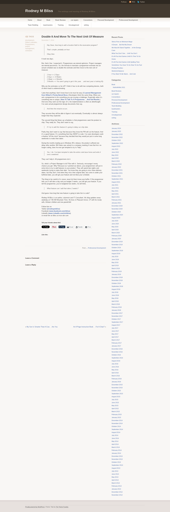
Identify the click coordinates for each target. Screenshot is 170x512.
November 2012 (117, 495)
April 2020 (115, 230)
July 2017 (115, 328)
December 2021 (117, 170)
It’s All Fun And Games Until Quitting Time (126, 62)
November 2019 (117, 245)
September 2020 (117, 215)
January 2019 (116, 274)
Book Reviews (60, 20)
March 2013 (116, 483)
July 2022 (115, 149)
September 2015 (117, 394)
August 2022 (116, 146)
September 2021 (117, 179)
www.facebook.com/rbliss (60, 211)
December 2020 (117, 206)
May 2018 (115, 298)
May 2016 (115, 370)
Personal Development (106, 20)
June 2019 (115, 259)
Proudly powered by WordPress (35, 507)
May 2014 (115, 441)
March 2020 (116, 233)
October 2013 (116, 462)
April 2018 (115, 301)
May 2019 (115, 262)
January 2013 (116, 489)
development (29, 40)
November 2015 (117, 388)
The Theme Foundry (62, 507)
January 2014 (116, 453)
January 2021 (116, 203)
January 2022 (116, 167)
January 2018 (116, 310)
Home (30, 20)
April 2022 (115, 158)
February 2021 (117, 200)
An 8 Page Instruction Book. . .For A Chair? (89, 327)
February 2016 (117, 379)
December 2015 (117, 385)
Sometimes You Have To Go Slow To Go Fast (127, 65)
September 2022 (117, 143)
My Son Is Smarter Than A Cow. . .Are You (42, 327)
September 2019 (117, 250)
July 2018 (115, 292)
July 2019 (115, 256)
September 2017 (117, 322)
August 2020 (116, 218)
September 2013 (117, 465)
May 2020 (115, 227)
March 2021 (116, 197)
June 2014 (115, 438)
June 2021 (115, 188)
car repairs (74, 20)
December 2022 (117, 134)
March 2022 (116, 161)
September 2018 (117, 286)
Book (48, 20)
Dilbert (27, 42)
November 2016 (117, 352)
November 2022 (117, 137)
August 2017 (116, 325)
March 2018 (116, 304)
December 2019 (117, 242)
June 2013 (115, 474)
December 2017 (117, 313)
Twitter (142, 2)
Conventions (88, 20)
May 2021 (115, 191)
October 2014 (116, 426)
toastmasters (48, 25)
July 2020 (115, 221)
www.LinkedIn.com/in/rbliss (59, 213)
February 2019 (117, 271)
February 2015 (117, 414)
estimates (33, 42)
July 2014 (115, 435)
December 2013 (117, 456)
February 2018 (117, 307)
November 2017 (117, 316)
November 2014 (117, 423)
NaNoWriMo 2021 (119, 87)
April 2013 (115, 480)
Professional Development (128, 20)
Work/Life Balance (118, 71)
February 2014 (117, 450)
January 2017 (116, 346)
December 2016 (117, 349)
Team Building (33, 25)
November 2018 (117, 280)
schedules (28, 51)
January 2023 (116, 131)
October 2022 (116, 140)
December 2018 (117, 277)
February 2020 (117, 236)
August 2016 (116, 361)
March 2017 (116, 340)
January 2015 (116, 417)
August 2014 (116, 432)
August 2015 (116, 397)
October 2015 (116, 391)
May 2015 (115, 405)
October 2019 (116, 247)
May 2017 (115, 334)
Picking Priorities (117, 68)
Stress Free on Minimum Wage (122, 42)
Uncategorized (74, 25)
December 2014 (117, 420)
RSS (133, 2)
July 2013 (115, 471)
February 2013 (117, 486)
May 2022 (115, 155)
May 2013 (115, 477)
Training (60, 25)
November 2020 (117, 209)
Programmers (29, 44)
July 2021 (115, 185)
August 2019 (116, 253)
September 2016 (117, 358)
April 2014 (115, 444)
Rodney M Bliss (39, 11)
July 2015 (115, 399)
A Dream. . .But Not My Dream (122, 45)
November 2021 (117, 173)
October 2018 (116, 283)
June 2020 (115, 224)
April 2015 (115, 408)
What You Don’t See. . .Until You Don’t (124, 53)
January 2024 (116, 128)
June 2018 (115, 295)
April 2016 (115, 373)
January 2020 (116, 239)
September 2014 (117, 429)
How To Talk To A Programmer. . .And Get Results (80, 99)
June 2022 (115, 152)
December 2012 (117, 492)
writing (86, 25)
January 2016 (116, 382)
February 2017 (117, 343)
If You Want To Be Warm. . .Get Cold (124, 74)
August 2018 (116, 289)
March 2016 (116, 376)
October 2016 (116, 355)
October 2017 (116, 319)
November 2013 (117, 459)
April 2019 (115, 265)
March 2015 (116, 411)
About (39, 20)
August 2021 (116, 182)
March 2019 (116, 268)
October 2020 (116, 212)
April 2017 (115, 337)
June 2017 (115, 331)
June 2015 (115, 402)
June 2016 (115, 367)
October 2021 (116, 176)
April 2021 (115, 194)
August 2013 (116, 468)
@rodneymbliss (53, 209)
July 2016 (115, 364)
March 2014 (116, 447)
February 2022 (117, 164)
